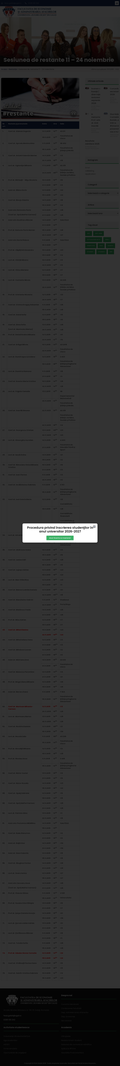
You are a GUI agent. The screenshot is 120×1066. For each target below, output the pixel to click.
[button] (94, 527)
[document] (60, 533)
